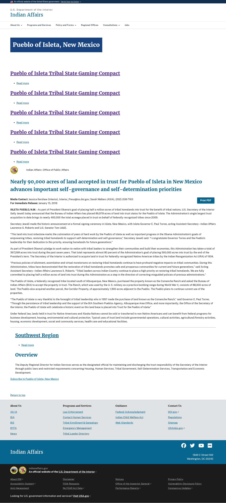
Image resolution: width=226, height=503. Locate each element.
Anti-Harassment (19, 488)
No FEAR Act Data (72, 488)
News (13, 433)
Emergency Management (77, 428)
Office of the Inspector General (132, 483)
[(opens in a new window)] (14, 470)
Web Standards (124, 422)
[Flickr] (209, 447)
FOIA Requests (71, 483)
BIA (12, 417)
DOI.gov (172, 412)
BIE (12, 422)
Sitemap (173, 422)
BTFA (13, 428)
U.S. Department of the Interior (77, 471)
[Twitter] (192, 447)
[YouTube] (201, 447)
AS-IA (13, 412)
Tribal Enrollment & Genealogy (80, 422)
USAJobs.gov (175, 428)
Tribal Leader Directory (76, 433)
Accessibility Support (22, 483)
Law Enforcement (73, 412)
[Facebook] (183, 447)
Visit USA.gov (81, 496)
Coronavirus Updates (179, 488)
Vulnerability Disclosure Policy (185, 483)
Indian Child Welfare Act (129, 417)
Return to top (17, 395)
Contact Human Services (77, 417)
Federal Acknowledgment (130, 412)
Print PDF (205, 200)
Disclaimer (68, 479)
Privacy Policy (175, 479)
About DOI (15, 479)
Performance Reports (127, 488)
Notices (119, 479)
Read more (22, 83)
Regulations (175, 417)
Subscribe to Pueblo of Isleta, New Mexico (34, 379)
